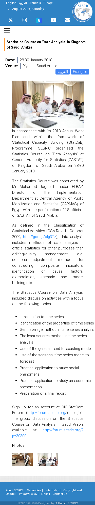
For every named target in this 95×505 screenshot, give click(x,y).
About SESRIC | (15, 490)
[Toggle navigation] (6, 30)
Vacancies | (35, 490)
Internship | (53, 490)
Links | (45, 494)
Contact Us (60, 494)
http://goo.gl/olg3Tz (39, 236)
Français (80, 71)
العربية (63, 71)
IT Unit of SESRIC (66, 503)
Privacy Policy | (29, 494)
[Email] (67, 19)
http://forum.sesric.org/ (47, 412)
